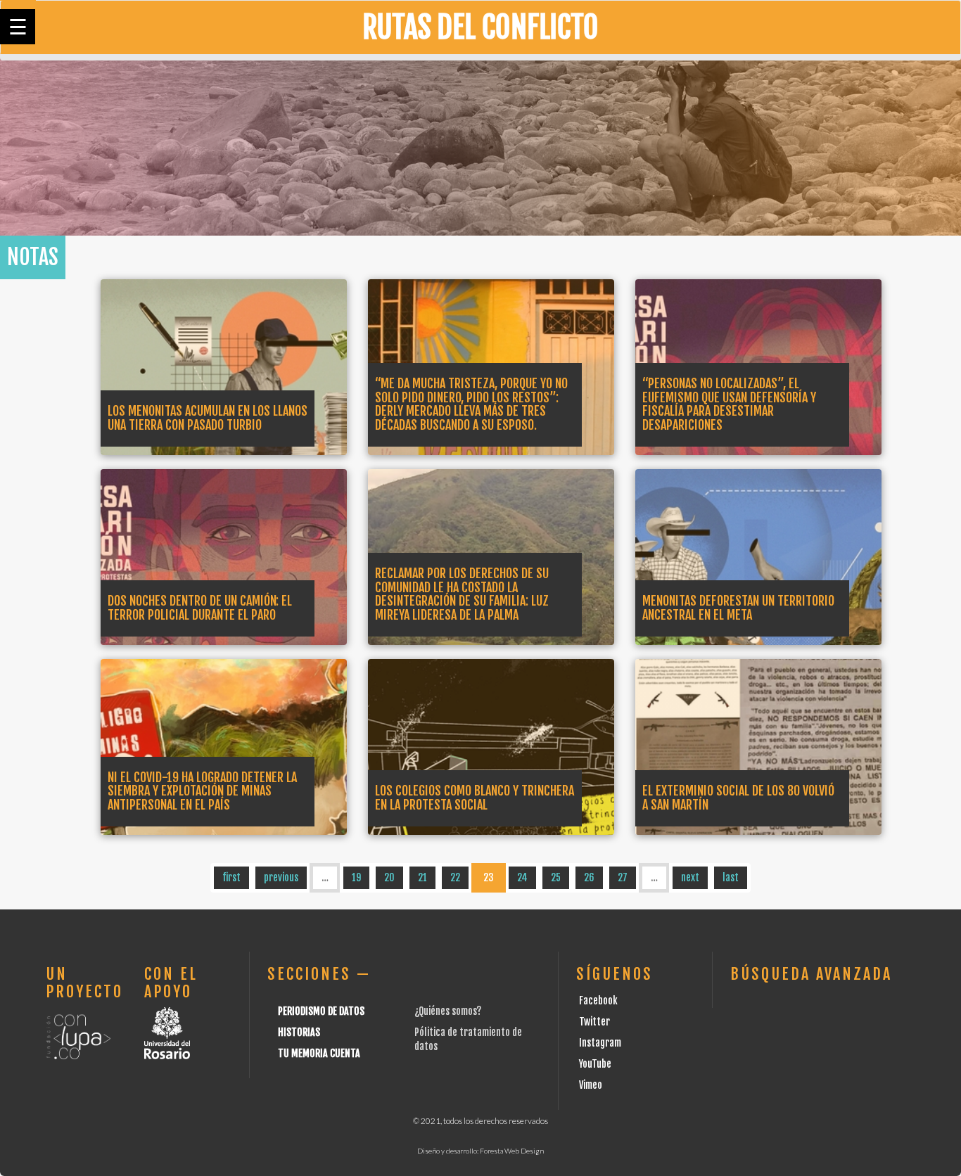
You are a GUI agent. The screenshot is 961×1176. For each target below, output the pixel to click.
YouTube (595, 1064)
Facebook (598, 1000)
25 (556, 877)
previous (281, 877)
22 (455, 877)
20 (389, 877)
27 (623, 877)
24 (522, 877)
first (231, 877)
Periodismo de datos (321, 1011)
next (690, 877)
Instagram (600, 1043)
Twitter (594, 1022)
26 (589, 877)
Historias (299, 1032)
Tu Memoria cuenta (319, 1053)
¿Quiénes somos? (447, 1011)
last (731, 877)
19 (356, 877)
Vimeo (590, 1085)
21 (422, 877)
